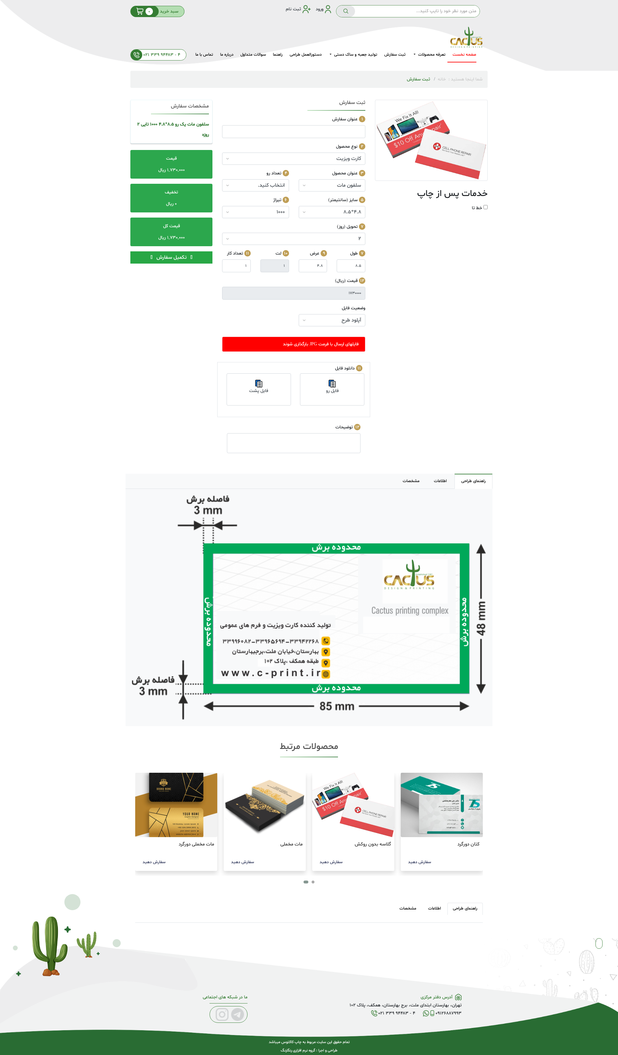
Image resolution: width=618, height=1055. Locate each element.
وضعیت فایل (353, 308)
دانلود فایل (345, 368)
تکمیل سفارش (171, 257)
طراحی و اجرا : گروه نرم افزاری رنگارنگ (309, 1050)
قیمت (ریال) (346, 281)
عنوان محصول (345, 173)
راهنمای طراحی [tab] (473, 481)
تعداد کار (235, 253)
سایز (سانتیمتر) (343, 200)
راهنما (278, 55)
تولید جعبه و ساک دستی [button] (355, 55)
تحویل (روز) (347, 227)
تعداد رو (274, 173)
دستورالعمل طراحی (306, 55)
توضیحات (344, 427)
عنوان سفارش (345, 119)
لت (278, 253)
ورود (319, 9)
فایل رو (332, 391)
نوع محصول (347, 147)
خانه (442, 79)
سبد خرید (163, 11)
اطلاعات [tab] (440, 481)
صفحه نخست (464, 55)
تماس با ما (204, 55)
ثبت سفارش (395, 55)
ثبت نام (293, 9)
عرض (314, 253)
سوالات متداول (253, 55)
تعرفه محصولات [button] (431, 55)
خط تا (477, 208)
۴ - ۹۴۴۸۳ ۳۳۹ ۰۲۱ (161, 55)
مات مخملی (291, 844)
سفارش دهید (419, 862)
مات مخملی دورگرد (196, 844)
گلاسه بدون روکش (373, 844)
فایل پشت (258, 391)
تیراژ (277, 200)
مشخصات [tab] (411, 481)
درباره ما (226, 55)
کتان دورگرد (468, 844)
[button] (313, 882)
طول (354, 253)
